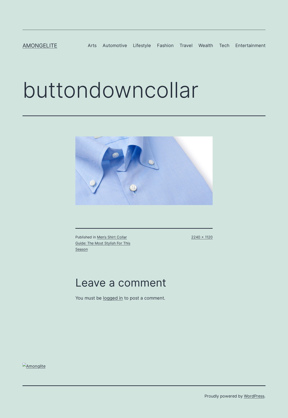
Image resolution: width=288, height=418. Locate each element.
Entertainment (250, 45)
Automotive (115, 45)
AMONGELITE (39, 45)
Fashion (165, 45)
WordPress (254, 396)
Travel (186, 45)
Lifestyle (142, 45)
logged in (113, 298)
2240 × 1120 (202, 237)
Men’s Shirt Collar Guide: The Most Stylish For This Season (102, 243)
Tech (224, 45)
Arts (92, 45)
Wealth (205, 45)
